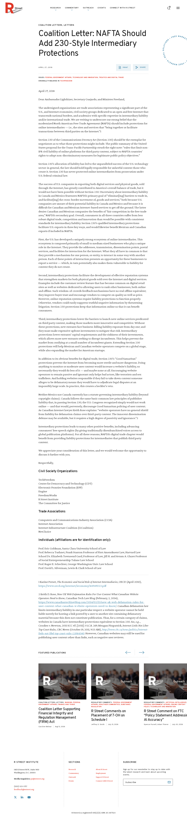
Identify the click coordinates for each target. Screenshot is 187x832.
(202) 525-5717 (20, 786)
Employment (101, 773)
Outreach (88, 8)
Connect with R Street (122, 8)
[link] (15, 797)
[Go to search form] (169, 8)
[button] (141, 67)
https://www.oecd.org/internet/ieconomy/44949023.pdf (72, 585)
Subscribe (169, 782)
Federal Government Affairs (58, 77)
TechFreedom (66, 81)
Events (102, 8)
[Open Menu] (178, 8)
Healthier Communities (109, 704)
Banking (68, 702)
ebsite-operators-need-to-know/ (96, 606)
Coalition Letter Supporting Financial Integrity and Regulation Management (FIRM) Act (59, 715)
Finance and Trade (66, 704)
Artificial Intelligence (176, 702)
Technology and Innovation (85, 77)
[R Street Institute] (13, 7)
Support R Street (102, 777)
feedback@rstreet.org (24, 789)
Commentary (74, 773)
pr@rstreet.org (37, 779)
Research (72, 769)
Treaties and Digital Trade (111, 77)
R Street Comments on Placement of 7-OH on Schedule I (108, 715)
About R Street (101, 769)
